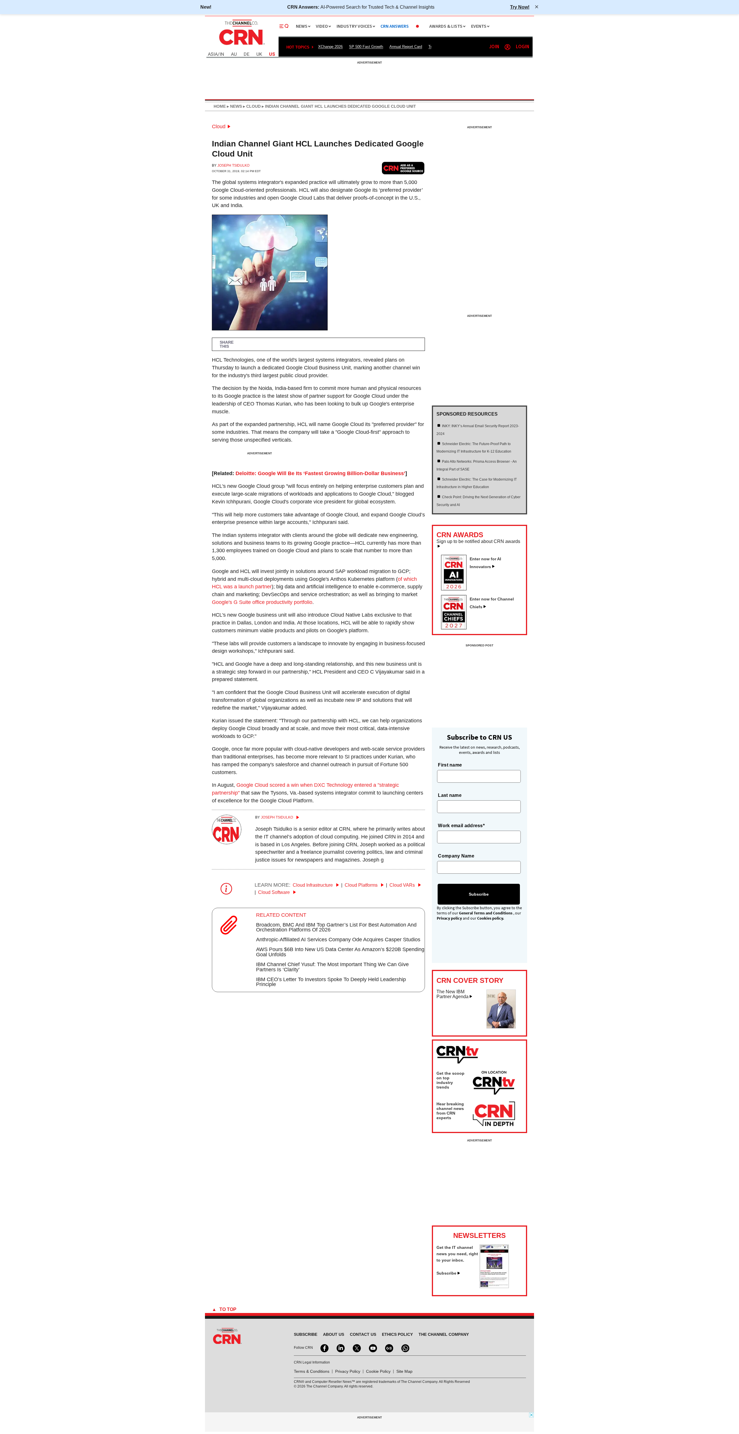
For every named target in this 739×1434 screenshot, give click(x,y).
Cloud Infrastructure (313, 885)
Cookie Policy (378, 1371)
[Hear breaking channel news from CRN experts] (494, 1114)
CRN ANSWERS (394, 26)
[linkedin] (340, 1347)
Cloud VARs (402, 885)
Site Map (404, 1371)
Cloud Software (274, 892)
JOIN (494, 46)
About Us (333, 1334)
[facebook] (324, 1347)
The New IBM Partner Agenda (452, 994)
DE (246, 54)
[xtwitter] (356, 1347)
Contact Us (363, 1334)
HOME (220, 106)
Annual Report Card (405, 46)
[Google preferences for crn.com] (403, 168)
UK (259, 54)
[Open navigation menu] (284, 26)
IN (222, 54)
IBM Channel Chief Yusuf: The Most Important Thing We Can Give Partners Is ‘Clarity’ (332, 966)
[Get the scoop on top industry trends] (494, 1083)
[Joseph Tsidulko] (226, 842)
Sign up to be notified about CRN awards (478, 541)
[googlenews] (388, 1347)
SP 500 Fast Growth (366, 46)
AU (234, 54)
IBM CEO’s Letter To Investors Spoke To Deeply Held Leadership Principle (331, 982)
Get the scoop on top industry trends (450, 1080)
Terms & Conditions (311, 1371)
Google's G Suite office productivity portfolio (262, 602)
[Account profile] (507, 47)
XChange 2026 (330, 46)
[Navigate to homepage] (241, 46)
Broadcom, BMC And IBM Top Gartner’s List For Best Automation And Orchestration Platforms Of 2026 (336, 927)
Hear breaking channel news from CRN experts (450, 1111)
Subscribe (446, 1273)
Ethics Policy (397, 1334)
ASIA (213, 54)
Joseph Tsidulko (233, 165)
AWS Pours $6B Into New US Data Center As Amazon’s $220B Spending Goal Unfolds (340, 951)
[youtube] (372, 1347)
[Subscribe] (494, 1286)
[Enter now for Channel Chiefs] (456, 627)
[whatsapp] (404, 1347)
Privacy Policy (347, 1371)
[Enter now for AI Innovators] (456, 588)
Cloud (218, 126)
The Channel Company (444, 1334)
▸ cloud (251, 106)
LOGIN (522, 46)
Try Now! (519, 7)
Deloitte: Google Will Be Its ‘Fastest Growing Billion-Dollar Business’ (320, 473)
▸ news (234, 106)
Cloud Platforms (362, 885)
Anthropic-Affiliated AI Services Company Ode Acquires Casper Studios (338, 939)
